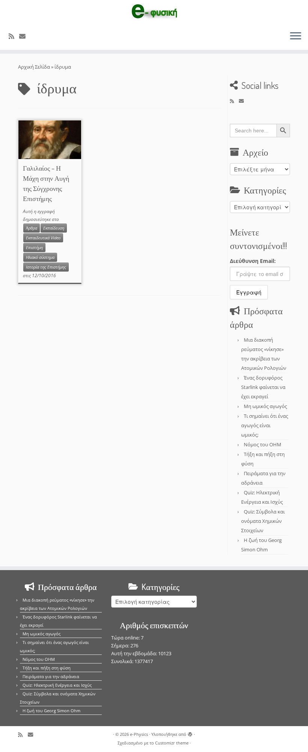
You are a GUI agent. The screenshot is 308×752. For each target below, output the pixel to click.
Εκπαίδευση (53, 228)
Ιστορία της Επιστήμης (46, 267)
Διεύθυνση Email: (253, 260)
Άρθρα (31, 228)
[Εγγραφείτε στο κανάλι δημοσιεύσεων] (14, 36)
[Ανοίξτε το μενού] (295, 36)
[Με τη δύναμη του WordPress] (190, 732)
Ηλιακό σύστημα (40, 257)
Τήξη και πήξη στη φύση (47, 668)
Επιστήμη (34, 247)
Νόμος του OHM (262, 444)
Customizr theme (172, 743)
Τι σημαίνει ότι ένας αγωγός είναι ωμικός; (264, 425)
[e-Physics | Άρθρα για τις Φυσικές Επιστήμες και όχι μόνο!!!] (154, 12)
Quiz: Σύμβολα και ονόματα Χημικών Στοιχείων (263, 521)
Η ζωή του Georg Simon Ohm (51, 710)
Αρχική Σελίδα (34, 66)
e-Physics (139, 734)
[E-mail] (24, 36)
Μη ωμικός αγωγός (265, 406)
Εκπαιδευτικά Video (43, 237)
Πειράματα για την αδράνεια (51, 676)
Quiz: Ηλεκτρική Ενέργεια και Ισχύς (57, 685)
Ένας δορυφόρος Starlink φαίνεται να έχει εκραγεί (263, 387)
